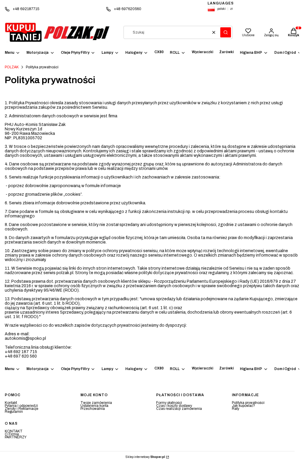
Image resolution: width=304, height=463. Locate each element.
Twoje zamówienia (96, 403)
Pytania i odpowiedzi (21, 406)
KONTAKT (14, 431)
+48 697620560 (127, 9)
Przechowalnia (92, 409)
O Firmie (12, 434)
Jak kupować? (243, 406)
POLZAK (12, 67)
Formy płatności (169, 403)
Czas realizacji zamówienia (179, 409)
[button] (225, 32)
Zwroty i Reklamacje (21, 409)
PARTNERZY (15, 437)
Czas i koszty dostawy (174, 406)
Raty (235, 409)
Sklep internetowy (145, 457)
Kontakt (11, 403)
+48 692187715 (26, 9)
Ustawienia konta (94, 406)
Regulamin (14, 412)
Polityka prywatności (248, 403)
